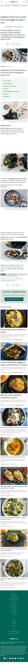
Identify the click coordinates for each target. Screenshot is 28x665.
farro (9, 81)
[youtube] (15, 658)
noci (7, 88)
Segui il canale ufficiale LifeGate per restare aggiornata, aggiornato (12, 267)
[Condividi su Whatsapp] (17, 44)
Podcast (14, 604)
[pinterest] (10, 658)
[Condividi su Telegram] (20, 44)
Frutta (13, 280)
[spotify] (12, 658)
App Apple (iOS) (14, 597)
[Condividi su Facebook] (8, 44)
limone (6, 86)
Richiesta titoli (14, 606)
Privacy (14, 629)
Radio (14, 601)
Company (14, 619)
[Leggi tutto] (26, 307)
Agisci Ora (14, 612)
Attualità (14, 593)
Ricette (17, 278)
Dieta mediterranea (5, 464)
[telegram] (23, 658)
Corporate (14, 608)
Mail (14, 627)
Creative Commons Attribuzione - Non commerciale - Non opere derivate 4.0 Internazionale (14, 275)
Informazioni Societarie (14, 631)
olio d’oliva (7, 96)
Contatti (14, 621)
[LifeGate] (14, 2)
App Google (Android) (14, 599)
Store (7, 2)
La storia (14, 625)
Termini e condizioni (14, 633)
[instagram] (18, 658)
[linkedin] (20, 658)
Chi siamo (14, 623)
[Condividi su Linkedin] (14, 44)
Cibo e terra (3, 339)
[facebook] (4, 658)
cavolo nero (10, 83)
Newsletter (14, 595)
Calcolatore (14, 610)
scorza (14, 86)
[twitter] (7, 658)
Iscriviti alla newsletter (12, 299)
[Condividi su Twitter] (11, 44)
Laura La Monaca (19, 26)
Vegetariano (9, 280)
